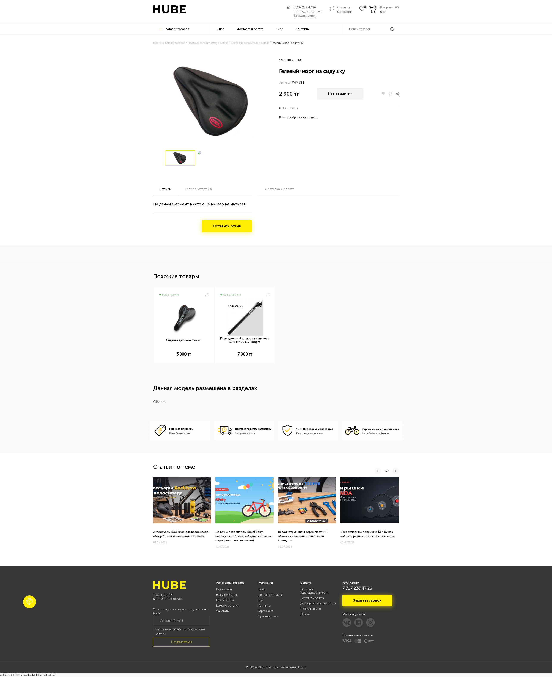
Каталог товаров (177, 29)
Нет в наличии (340, 94)
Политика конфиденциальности (314, 591)
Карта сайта (265, 611)
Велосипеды (224, 589)
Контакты (302, 29)
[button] (29, 601)
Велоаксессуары (226, 594)
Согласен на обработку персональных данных (180, 631)
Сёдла (159, 401)
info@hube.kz (350, 583)
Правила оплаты (310, 608)
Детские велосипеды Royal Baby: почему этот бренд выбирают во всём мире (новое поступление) (243, 536)
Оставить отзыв (290, 60)
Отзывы (305, 614)
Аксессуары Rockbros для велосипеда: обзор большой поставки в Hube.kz (181, 534)
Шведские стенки (227, 605)
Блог (279, 29)
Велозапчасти (225, 600)
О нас (220, 29)
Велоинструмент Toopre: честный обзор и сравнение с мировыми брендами (302, 536)
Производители (268, 616)
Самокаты (222, 611)
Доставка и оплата (250, 29)
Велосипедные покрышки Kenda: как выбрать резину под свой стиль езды (367, 534)
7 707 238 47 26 (305, 7)
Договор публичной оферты (318, 603)
